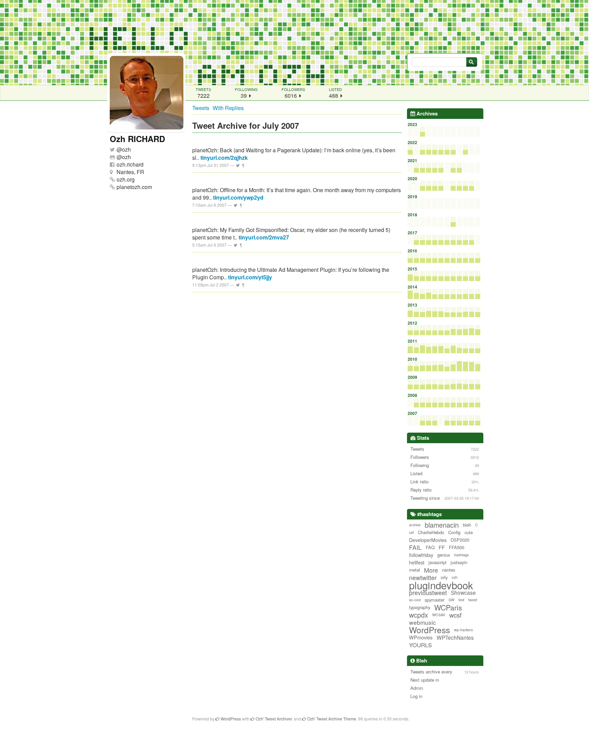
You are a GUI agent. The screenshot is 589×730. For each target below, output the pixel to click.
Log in (416, 696)
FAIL (415, 547)
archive (415, 524)
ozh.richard (130, 164)
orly (444, 577)
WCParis (448, 607)
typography (419, 607)
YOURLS (420, 645)
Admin (416, 688)
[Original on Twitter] (237, 165)
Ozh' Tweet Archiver (273, 718)
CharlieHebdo (431, 532)
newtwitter (423, 577)
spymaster (434, 599)
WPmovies (421, 637)
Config (454, 532)
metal (414, 569)
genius (443, 555)
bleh (467, 525)
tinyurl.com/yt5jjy (250, 277)
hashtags (461, 554)
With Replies (228, 108)
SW (451, 599)
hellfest (416, 562)
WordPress (429, 630)
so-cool (415, 599)
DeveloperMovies (428, 540)
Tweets (200, 108)
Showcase (463, 592)
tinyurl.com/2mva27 (264, 237)
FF (442, 547)
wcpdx (418, 615)
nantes (448, 569)
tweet (472, 599)
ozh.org (126, 179)
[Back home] (294, 42)
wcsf (455, 615)
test (461, 599)
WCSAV (438, 614)
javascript (437, 562)
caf (411, 532)
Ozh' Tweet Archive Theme (331, 718)
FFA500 (456, 547)
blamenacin (442, 525)
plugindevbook (441, 585)
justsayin (459, 562)
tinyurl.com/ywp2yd (238, 197)
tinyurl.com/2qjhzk (224, 157)
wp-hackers (463, 629)
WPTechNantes (455, 637)
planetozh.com (134, 187)
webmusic (422, 622)
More (431, 570)
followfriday (421, 555)
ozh (126, 149)
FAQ (430, 547)
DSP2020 (460, 540)
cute (469, 532)
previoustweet (428, 592)
